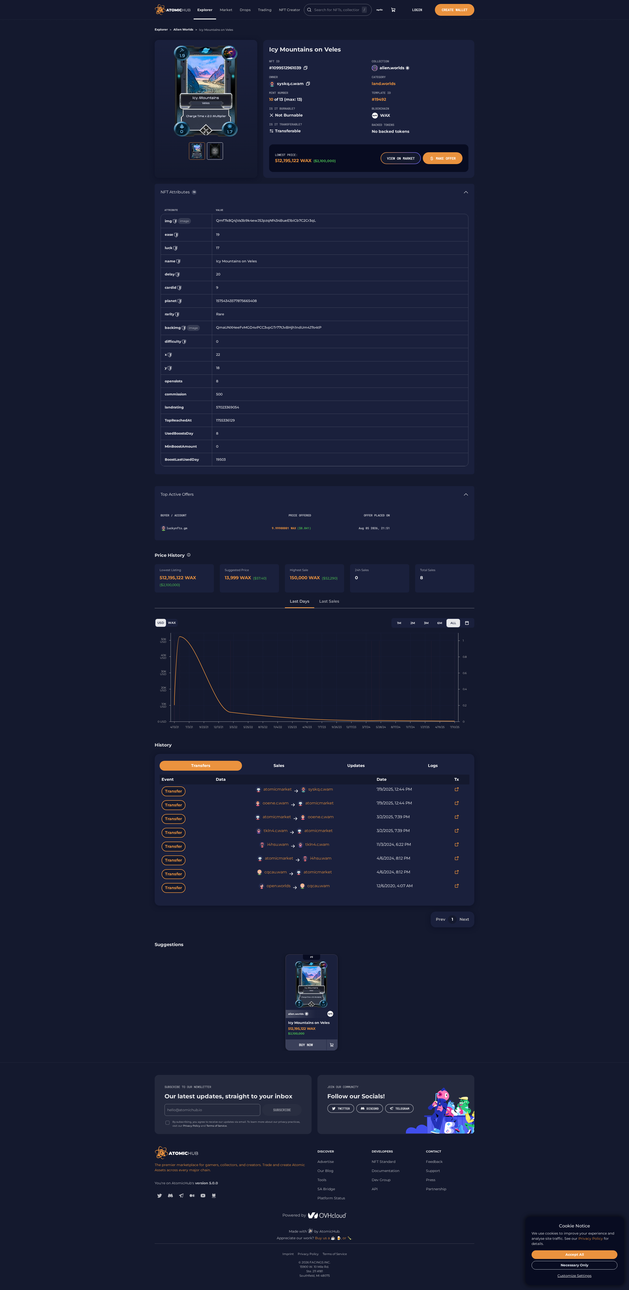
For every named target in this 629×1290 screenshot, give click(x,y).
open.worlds (279, 885)
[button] (188, 555)
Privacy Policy (191, 1125)
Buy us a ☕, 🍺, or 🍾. (333, 1238)
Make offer (446, 158)
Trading (265, 10)
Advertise (325, 1161)
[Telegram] (181, 1196)
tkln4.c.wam (276, 830)
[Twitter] (160, 1196)
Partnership (436, 1189)
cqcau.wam (275, 872)
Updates (356, 765)
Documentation (385, 1171)
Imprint (288, 1254)
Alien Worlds (183, 29)
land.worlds (384, 83)
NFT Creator (289, 10)
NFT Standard (383, 1161)
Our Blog (325, 1171)
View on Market (401, 158)
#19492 (379, 99)
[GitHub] (214, 1196)
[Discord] (170, 1196)
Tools (321, 1180)
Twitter (344, 1108)
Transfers (200, 765)
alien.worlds (392, 68)
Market (226, 10)
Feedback (434, 1161)
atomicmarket (277, 789)
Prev (440, 919)
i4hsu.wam (278, 844)
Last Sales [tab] (329, 601)
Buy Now (306, 1044)
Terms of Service (216, 1125)
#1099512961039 (285, 68)
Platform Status (331, 1198)
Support (433, 1171)
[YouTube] (203, 1196)
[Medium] (192, 1196)
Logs (433, 765)
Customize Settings (574, 1275)
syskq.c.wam (290, 83)
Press (430, 1180)
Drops (245, 10)
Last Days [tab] (299, 601)
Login (417, 9)
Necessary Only (574, 1265)
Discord (373, 1108)
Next (464, 919)
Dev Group (381, 1180)
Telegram (402, 1108)
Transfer (173, 791)
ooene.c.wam (276, 803)
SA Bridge (326, 1189)
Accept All (574, 1254)
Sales (279, 765)
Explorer (204, 10)
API (375, 1189)
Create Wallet (454, 9)
